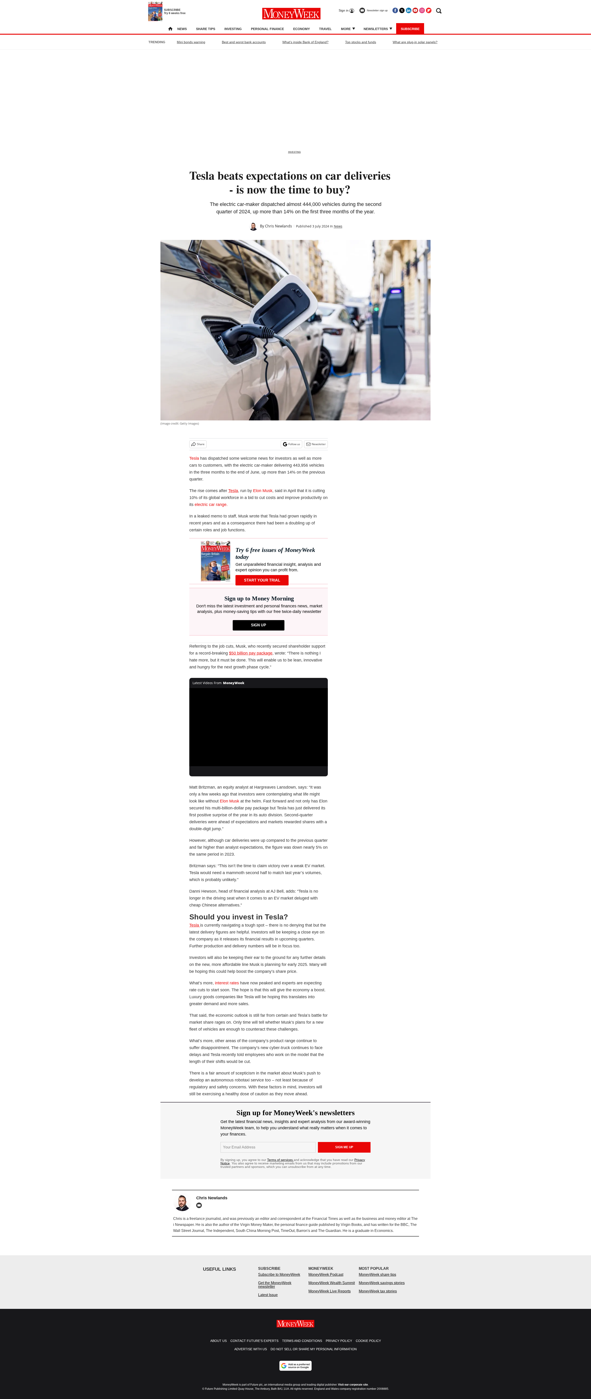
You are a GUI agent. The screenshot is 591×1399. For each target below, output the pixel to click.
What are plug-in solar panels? (415, 42)
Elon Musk (262, 490)
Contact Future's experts (254, 1345)
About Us (218, 1345)
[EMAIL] (200, 1205)
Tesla (194, 458)
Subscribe (410, 29)
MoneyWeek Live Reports (329, 1296)
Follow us (294, 444)
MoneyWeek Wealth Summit (331, 1287)
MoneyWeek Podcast (325, 1279)
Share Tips (205, 29)
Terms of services (280, 1160)
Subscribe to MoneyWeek (279, 1279)
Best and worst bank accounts (244, 42)
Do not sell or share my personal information (314, 1354)
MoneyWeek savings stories (382, 1287)
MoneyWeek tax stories (378, 1296)
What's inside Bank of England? (305, 42)
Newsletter (319, 444)
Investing (233, 29)
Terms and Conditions (302, 1345)
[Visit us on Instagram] (422, 10)
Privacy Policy (339, 1345)
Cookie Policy (368, 1345)
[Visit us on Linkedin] (408, 10)
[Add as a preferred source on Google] (295, 1370)
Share (201, 444)
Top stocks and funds (360, 42)
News (182, 29)
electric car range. (211, 504)
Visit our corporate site (353, 1389)
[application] (258, 727)
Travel (325, 29)
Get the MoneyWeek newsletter (274, 1289)
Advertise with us (250, 1354)
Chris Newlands (278, 226)
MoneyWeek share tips (377, 1279)
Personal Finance (267, 29)
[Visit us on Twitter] (402, 10)
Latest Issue (268, 1299)
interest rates (227, 983)
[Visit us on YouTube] (415, 10)
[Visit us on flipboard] (428, 10)
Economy (301, 29)
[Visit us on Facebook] (395, 10)
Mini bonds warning (191, 42)
